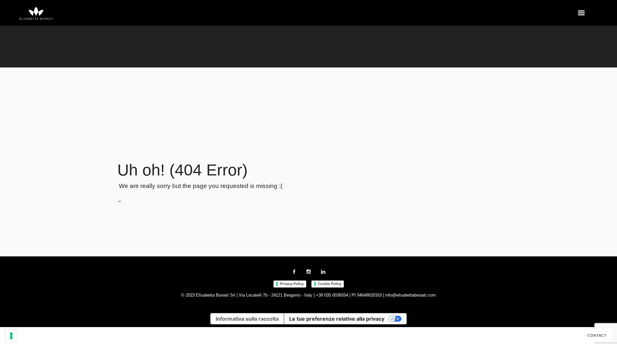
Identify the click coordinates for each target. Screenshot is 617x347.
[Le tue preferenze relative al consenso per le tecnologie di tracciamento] (11, 336)
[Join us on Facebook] (294, 273)
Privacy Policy (292, 283)
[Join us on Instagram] (308, 273)
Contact (597, 335)
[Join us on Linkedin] (323, 273)
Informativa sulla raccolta (247, 319)
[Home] (36, 14)
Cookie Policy (329, 283)
